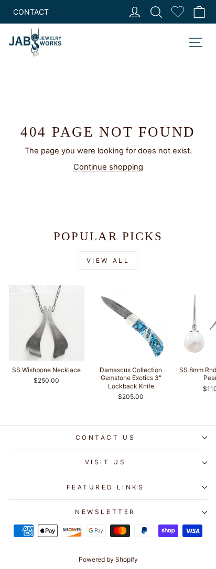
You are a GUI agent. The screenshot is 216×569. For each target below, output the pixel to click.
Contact (31, 11)
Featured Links (105, 487)
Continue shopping (108, 167)
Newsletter (105, 512)
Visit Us (105, 462)
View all (108, 260)
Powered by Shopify (108, 559)
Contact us (105, 437)
